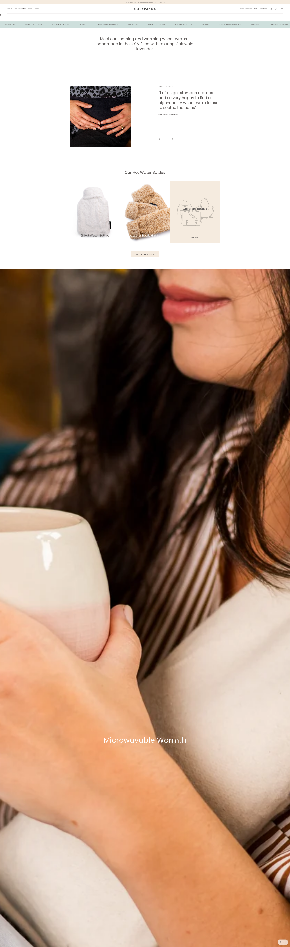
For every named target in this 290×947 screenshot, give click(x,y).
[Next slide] (170, 139)
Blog (30, 9)
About (9, 9)
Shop (37, 9)
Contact (263, 9)
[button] (248, 9)
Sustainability (20, 9)
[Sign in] (276, 8)
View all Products (145, 254)
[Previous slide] (161, 139)
